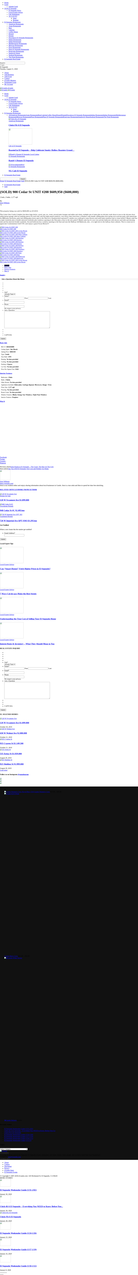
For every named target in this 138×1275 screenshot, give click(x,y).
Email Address (9, 533)
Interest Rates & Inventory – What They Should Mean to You (27, 644)
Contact (7, 78)
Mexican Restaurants (16, 45)
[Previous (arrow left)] (1, 1274)
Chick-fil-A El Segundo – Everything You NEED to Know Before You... (31, 1206)
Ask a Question (9, 310)
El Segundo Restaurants (12, 22)
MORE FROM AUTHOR (27, 490)
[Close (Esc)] (1, 1272)
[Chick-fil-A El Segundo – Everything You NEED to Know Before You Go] (5, 1202)
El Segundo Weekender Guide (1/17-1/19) (18, 1136)
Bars (10, 28)
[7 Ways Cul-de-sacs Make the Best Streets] (12, 588)
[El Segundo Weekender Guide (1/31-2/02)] (5, 1186)
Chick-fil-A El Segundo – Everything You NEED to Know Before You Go (29, 1131)
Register (16, 20)
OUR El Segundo (10, 8)
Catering (11, 30)
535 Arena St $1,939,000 (11, 754)
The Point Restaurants (16, 57)
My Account (8, 84)
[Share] (2, 1272)
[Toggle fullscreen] (4, 1272)
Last (49, 298)
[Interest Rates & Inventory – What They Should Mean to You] (12, 638)
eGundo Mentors (10, 80)
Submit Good (13, 6)
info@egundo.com (14, 1157)
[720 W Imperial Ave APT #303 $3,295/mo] (11, 514)
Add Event (8, 76)
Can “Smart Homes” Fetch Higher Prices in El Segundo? (25, 569)
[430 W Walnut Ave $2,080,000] (7, 729)
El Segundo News (15, 10)
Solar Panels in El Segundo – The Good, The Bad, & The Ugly (32, 467)
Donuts (11, 36)
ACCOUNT (13, 16)
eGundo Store (9, 1170)
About (6, 73)
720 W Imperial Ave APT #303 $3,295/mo (18, 521)
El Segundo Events (10, 1172)
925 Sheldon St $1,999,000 (12, 764)
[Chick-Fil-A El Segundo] (17, 119)
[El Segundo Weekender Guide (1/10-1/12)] (5, 1262)
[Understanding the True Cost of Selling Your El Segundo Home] (12, 613)
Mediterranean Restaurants (18, 43)
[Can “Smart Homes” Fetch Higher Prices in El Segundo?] (12, 562)
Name (6, 296)
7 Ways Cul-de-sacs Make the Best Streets (18, 594)
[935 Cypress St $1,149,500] (6, 739)
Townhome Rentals (6, 506)
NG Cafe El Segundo (18, 171)
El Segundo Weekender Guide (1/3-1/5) (17, 1140)
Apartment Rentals (6, 516)
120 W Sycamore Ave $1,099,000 (14, 500)
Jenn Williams (4, 203)
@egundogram (23, 774)
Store (14, 18)
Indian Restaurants (15, 40)
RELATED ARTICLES (9, 490)
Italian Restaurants (15, 42)
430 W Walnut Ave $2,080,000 (13, 733)
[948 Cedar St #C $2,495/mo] (6, 504)
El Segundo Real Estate (12, 59)
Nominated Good (10, 82)
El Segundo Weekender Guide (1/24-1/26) (18, 1135)
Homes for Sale (5, 496)
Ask (6, 292)
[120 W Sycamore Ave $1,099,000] (8, 494)
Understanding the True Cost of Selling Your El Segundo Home (28, 619)
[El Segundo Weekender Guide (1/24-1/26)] (5, 1229)
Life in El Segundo (15, 146)
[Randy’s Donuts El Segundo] (24, 154)
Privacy (6, 1168)
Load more (3, 770)
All (10, 115)
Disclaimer (8, 1166)
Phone (6, 304)
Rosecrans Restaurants (16, 51)
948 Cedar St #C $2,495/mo (12, 510)
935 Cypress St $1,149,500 (11, 743)
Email (6, 300)
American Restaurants (16, 24)
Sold (22, 181)
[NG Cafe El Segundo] (16, 165)
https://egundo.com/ (6, 483)
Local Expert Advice (16, 12)
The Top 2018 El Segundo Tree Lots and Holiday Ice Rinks (28, 469)
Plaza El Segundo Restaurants (19, 49)
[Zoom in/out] (6, 1272)
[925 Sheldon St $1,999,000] (6, 760)
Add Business (9, 75)
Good (6, 5)
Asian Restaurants (15, 26)
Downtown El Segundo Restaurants (21, 38)
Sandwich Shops (14, 53)
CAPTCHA (8, 335)
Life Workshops (14, 14)
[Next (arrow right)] (2, 1274)
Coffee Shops (13, 32)
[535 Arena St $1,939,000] (5, 749)
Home (6, 3)
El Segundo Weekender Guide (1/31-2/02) (18, 1129)
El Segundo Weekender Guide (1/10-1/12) (18, 1138)
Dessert (11, 34)
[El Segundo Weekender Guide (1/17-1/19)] (5, 1245)
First (26, 298)
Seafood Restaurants (16, 55)
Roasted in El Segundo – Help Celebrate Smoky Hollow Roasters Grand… (41, 150)
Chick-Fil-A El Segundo (19, 125)
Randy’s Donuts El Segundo (21, 160)
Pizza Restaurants (15, 47)
